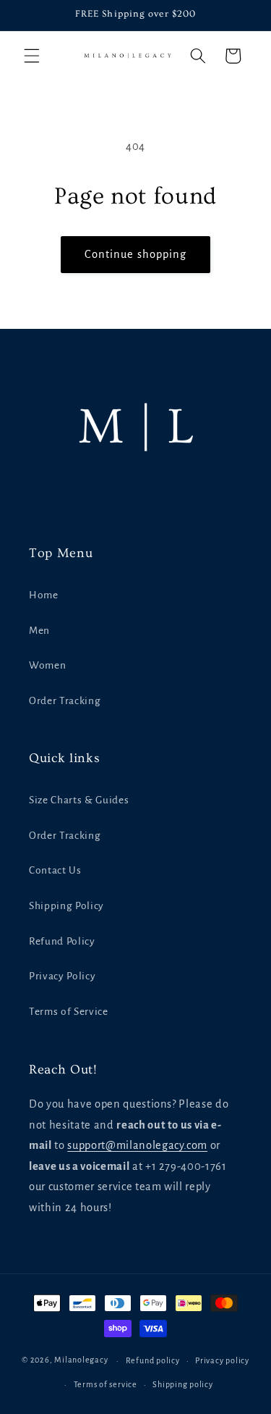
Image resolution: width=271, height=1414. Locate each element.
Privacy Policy (62, 976)
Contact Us (55, 870)
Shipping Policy (66, 905)
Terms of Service (68, 1011)
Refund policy (153, 1360)
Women (47, 665)
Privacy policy (222, 1360)
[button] (31, 55)
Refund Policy (62, 941)
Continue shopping (136, 254)
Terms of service (105, 1384)
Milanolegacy (81, 1360)
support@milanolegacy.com (137, 1145)
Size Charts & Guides (79, 800)
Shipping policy (182, 1384)
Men (39, 630)
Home (44, 595)
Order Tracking (64, 700)
